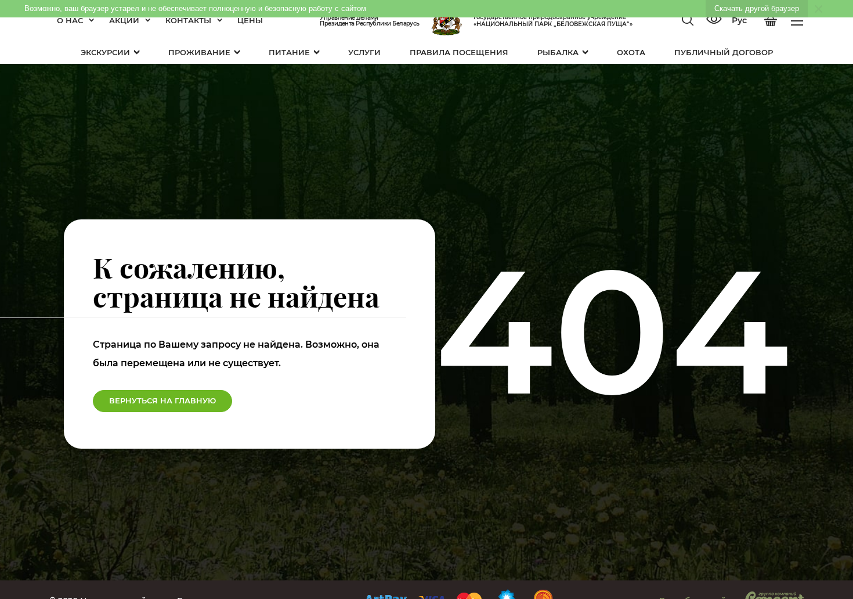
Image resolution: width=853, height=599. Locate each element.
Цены (250, 20)
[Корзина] (770, 21)
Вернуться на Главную (162, 400)
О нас (70, 20)
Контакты (188, 20)
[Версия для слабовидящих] (713, 20)
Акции (124, 20)
